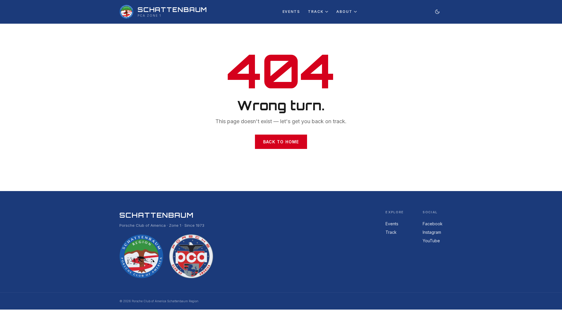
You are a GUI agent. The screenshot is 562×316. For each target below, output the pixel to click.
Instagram (432, 232)
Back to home (281, 141)
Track (315, 11)
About (344, 11)
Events (291, 11)
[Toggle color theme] (437, 11)
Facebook (433, 223)
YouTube (431, 240)
